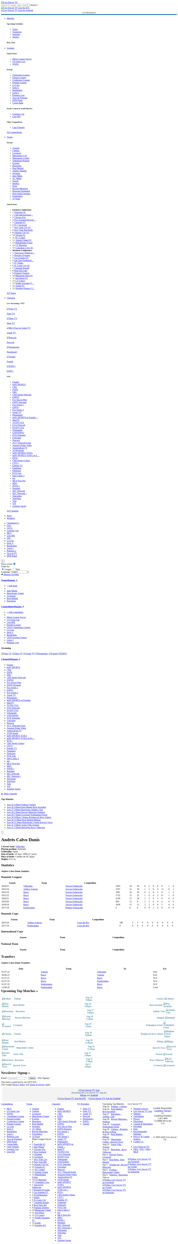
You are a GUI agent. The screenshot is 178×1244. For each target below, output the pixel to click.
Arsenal (15, 148)
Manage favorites (11, 574)
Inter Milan (17, 176)
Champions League (21, 75)
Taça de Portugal (19, 98)
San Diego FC (21, 278)
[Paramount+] (41, 653)
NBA (135, 1149)
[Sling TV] (17, 653)
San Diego (39, 1213)
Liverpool (16, 153)
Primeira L (11, 551)
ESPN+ (15, 407)
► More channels (9, 794)
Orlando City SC (21, 232)
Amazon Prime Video (22, 445)
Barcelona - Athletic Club (111, 1115)
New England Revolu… (25, 220)
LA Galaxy (20, 281)
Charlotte (38, 1154)
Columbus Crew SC (24, 248)
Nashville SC (20, 212)
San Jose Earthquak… (24, 260)
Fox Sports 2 (18, 410)
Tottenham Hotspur (21, 161)
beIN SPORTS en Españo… (25, 417)
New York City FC (22, 227)
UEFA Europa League (17, 637)
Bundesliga (17, 90)
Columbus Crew (42, 1182)
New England (40, 1152)
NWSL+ (16, 486)
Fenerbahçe (17, 196)
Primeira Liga (18, 95)
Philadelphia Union (24, 243)
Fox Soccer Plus (19, 400)
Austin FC (20, 286)
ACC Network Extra (21, 443)
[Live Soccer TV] (9, 2)
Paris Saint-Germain (21, 193)
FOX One (16, 473)
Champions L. (13, 523)
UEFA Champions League (18, 627)
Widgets (137, 1114)
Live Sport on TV (141, 1147)
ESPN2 (15, 397)
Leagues (10, 48)
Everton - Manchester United (110, 1171)
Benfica (15, 183)
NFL (142, 1149)
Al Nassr (16, 199)
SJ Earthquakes (40, 1195)
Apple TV (17, 412)
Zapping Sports (19, 506)
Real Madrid (17, 168)
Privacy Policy (18, 1084)
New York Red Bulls (23, 230)
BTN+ (15, 458)
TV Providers (83, 1104)
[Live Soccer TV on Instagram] (115, 1192)
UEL (9, 525)
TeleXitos (16, 498)
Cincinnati (38, 1157)
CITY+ (15, 463)
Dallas (36, 1197)
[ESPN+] (62, 653)
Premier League (19, 82)
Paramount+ (17, 415)
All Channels (12, 511)
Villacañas (20, 846)
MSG (14, 483)
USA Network (18, 425)
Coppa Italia (17, 103)
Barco (26, 892)
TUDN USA (18, 422)
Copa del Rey (83, 922)
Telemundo (17, 430)
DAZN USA (18, 427)
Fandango (16, 468)
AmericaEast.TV (19, 448)
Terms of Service (37, 1084)
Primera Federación (74, 907)
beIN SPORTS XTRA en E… (25, 455)
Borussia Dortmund (21, 191)
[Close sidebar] (2, 832)
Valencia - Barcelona (118, 1175)
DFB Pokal (17, 100)
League (7, 569)
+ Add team (12, 586)
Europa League (19, 77)
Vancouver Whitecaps (37, 1186)
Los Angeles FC (21, 258)
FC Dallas (18, 263)
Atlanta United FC (23, 240)
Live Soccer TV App (142, 1111)
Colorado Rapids (21, 268)
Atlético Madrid (19, 171)
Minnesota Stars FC (24, 275)
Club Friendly (18, 127)
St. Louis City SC (22, 265)
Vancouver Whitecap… (24, 253)
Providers (137, 1126)
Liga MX (16, 116)
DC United (20, 238)
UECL (10, 528)
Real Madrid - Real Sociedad (112, 1110)
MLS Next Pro (19, 481)
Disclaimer (138, 1121)
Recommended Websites (140, 1132)
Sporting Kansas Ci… (25, 288)
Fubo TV (87, 1111)
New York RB (40, 1162)
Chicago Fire (20, 217)
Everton (15, 163)
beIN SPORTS (19, 384)
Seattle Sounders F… (24, 283)
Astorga (44, 972)
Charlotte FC (20, 222)
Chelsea (15, 150)
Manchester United (20, 158)
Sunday (15, 37)
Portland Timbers (21, 273)
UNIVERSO (18, 433)
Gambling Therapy (162, 1110)
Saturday (16, 34)
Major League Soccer (22, 59)
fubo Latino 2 (18, 476)
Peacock (16, 440)
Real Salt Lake (20, 270)
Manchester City (19, 155)
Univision (16, 438)
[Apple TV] (29, 653)
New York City (40, 1159)
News (9, 516)
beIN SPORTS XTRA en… (64, 1188)
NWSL (15, 64)
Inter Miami (39, 1147)
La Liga (15, 85)
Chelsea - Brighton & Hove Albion (115, 1130)
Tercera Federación (73, 886)
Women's (11, 518)
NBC (14, 392)
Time (17, 569)
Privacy (136, 1119)
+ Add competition (15, 612)
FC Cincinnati (20, 225)
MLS (9, 533)
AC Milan (16, 178)
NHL (147, 1149)
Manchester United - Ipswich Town (112, 1140)
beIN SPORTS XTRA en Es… (21, 738)
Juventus (16, 173)
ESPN (15, 389)
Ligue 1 (15, 93)
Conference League (21, 80)
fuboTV (16, 420)
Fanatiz (15, 382)
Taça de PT (12, 553)
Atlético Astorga (30, 889)
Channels (11, 298)
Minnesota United (43, 1210)
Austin (38, 1223)
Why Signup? (44, 1078)
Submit (32, 1078)
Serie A (15, 88)
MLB (135, 1152)
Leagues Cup (18, 114)
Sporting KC (40, 1225)
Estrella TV (17, 465)
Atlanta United (41, 1172)
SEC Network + (19, 493)
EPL (9, 538)
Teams (10, 137)
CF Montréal (21, 245)
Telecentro (17, 496)
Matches (10, 18)
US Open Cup (18, 61)
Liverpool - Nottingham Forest (111, 1125)
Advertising (138, 1116)
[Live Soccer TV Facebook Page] (115, 1182)
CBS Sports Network (21, 395)
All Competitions (14, 132)
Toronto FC (20, 235)
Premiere (16, 488)
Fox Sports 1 (18, 405)
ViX (14, 503)
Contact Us (138, 1141)
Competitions (7, 606)
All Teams (11, 293)
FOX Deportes (19, 435)
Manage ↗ (12, 580)
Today (15, 29)
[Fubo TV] (6, 653)
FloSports (16, 470)
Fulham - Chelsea (119, 1106)
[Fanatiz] (53, 653)
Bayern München (20, 188)
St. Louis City (40, 1200)
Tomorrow (17, 32)
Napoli (15, 181)
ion (13, 478)
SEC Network (18, 491)
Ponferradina (29, 907)
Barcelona (16, 166)
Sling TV (87, 1109)
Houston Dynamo (22, 255)
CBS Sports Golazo (21, 460)
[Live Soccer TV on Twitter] (115, 1187)
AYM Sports (18, 450)
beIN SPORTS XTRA (22, 453)
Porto (14, 186)
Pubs (135, 1129)
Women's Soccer (140, 1109)
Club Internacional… (23, 215)
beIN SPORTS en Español (19, 700)
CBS (14, 387)
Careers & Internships (143, 1124)
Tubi (14, 501)
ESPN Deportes (19, 402)
